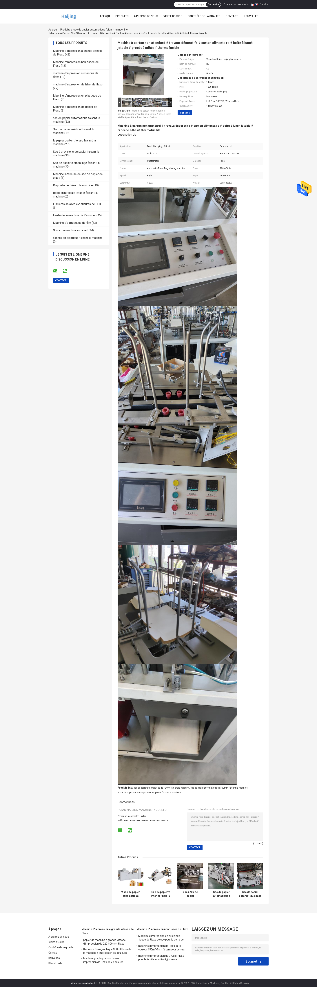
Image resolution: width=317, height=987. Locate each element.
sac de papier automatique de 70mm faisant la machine (161, 788)
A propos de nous (146, 16)
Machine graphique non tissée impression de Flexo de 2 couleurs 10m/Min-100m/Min (103, 961)
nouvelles (251, 16)
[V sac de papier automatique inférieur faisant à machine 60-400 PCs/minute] (130, 876)
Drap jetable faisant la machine (73, 185)
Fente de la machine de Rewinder (74, 215)
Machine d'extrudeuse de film (72, 223)
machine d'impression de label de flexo (78, 84)
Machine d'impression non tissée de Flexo (162, 929)
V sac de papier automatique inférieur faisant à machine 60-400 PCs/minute (131, 894)
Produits (121, 16)
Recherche (213, 4)
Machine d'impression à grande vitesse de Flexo (107, 931)
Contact (232, 16)
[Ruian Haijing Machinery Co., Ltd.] (68, 16)
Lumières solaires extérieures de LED (77, 204)
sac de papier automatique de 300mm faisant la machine (218, 788)
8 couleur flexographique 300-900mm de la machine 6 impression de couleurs (107, 951)
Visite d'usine (172, 16)
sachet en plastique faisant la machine (78, 238)
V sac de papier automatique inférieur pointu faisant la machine (149, 792)
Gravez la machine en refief (70, 230)
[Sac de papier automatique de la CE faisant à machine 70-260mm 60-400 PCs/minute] (250, 876)
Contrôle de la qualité (203, 16)
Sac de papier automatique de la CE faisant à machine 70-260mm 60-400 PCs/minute (250, 894)
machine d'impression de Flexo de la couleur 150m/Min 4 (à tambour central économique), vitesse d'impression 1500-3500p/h (163, 948)
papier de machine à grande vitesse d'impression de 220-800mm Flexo (104, 941)
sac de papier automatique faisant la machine (100, 29)
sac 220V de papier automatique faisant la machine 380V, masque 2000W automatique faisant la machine (190, 894)
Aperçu (105, 16)
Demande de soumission (236, 4)
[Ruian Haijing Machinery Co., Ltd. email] (57, 271)
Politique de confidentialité (83, 983)
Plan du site (55, 963)
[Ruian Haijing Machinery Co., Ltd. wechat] (67, 271)
